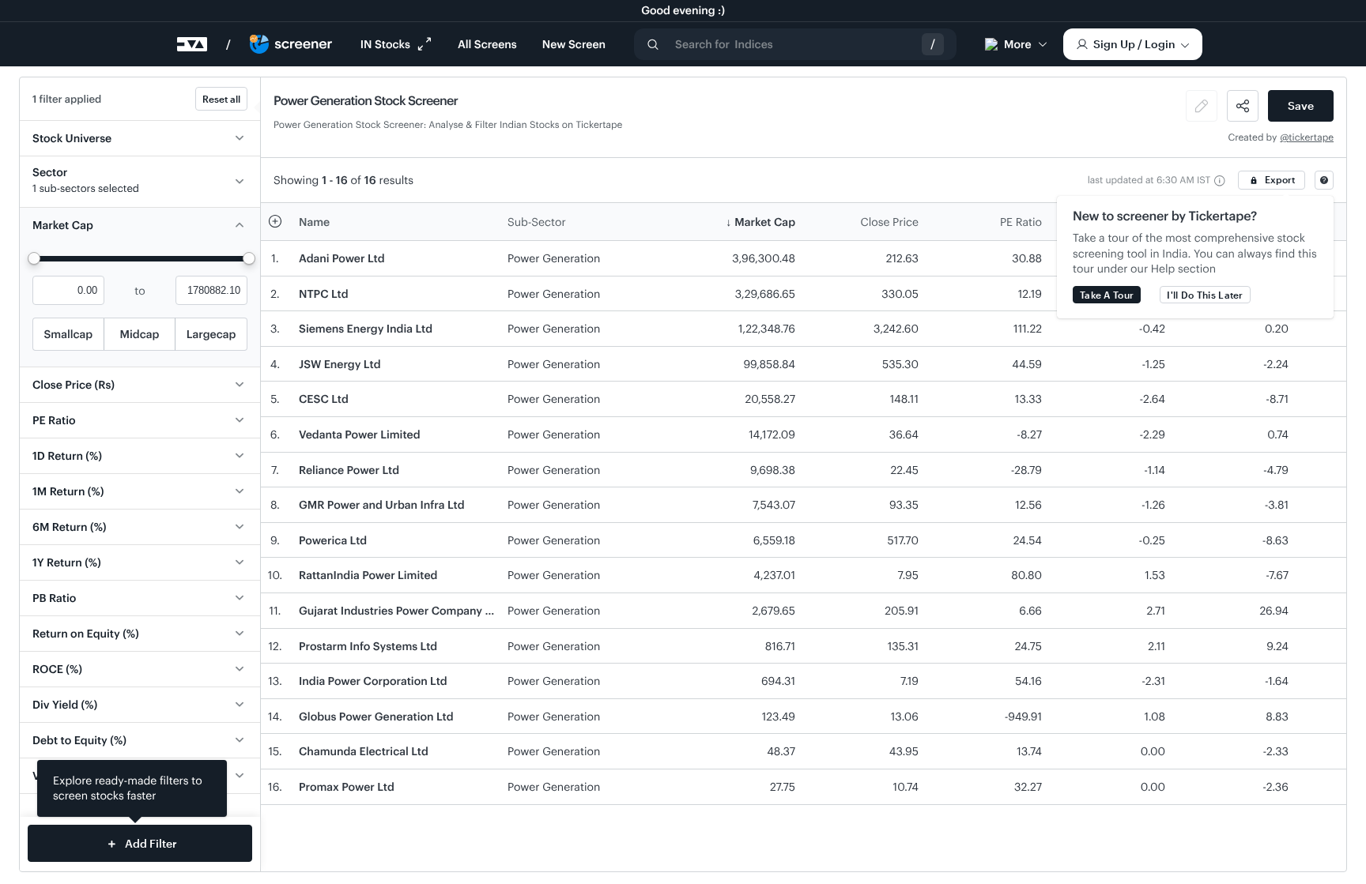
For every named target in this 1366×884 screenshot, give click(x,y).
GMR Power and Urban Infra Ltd (382, 504)
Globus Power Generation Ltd (376, 716)
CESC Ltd (324, 398)
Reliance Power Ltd (349, 469)
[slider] (34, 258)
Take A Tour (1107, 294)
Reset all (221, 98)
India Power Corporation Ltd (373, 680)
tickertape (1311, 137)
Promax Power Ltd (346, 786)
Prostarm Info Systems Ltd (368, 646)
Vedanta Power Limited (360, 434)
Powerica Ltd (333, 540)
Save (1301, 105)
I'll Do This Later (1205, 294)
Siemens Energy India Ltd (365, 328)
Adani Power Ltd (342, 258)
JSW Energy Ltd (340, 364)
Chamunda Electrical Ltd (363, 751)
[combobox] (795, 44)
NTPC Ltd (324, 293)
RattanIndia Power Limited (368, 574)
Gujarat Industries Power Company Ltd (400, 610)
